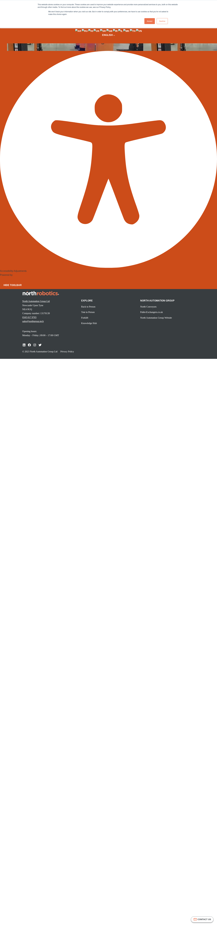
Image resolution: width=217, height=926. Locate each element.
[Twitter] (40, 345)
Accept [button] (149, 21)
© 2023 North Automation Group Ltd (39, 351)
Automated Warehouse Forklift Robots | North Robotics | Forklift (73, 222)
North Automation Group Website (156, 317)
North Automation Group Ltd (36, 301)
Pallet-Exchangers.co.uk (151, 312)
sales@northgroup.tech (33, 321)
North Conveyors (148, 306)
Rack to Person (88, 306)
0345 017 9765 (29, 317)
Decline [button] (162, 21)
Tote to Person (88, 312)
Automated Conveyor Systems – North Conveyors (66, 230)
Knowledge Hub (43, 51)
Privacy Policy (67, 351)
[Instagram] (34, 345)
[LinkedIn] (24, 345)
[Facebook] (29, 345)
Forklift (84, 317)
